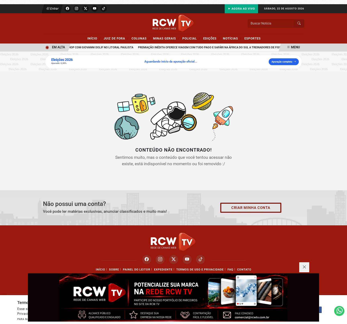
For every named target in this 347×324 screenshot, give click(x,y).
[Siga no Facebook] (67, 8)
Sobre (114, 269)
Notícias (232, 38)
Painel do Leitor (136, 269)
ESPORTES (252, 38)
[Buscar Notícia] (299, 23)
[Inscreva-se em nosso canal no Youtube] (187, 259)
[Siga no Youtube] (94, 8)
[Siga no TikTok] (103, 8)
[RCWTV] (173, 23)
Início (94, 38)
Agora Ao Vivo (243, 8)
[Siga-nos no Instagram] (160, 259)
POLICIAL (191, 38)
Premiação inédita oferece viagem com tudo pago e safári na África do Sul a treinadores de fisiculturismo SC (216, 47)
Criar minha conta (250, 208)
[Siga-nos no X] (173, 259)
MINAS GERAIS (166, 38)
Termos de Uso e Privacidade (200, 269)
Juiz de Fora (116, 38)
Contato (244, 269)
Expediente (163, 269)
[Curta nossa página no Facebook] (146, 259)
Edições (211, 38)
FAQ (230, 269)
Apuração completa (281, 61)
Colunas (141, 38)
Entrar (54, 8)
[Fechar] (304, 267)
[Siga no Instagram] (76, 8)
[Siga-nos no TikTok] (200, 259)
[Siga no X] (85, 8)
